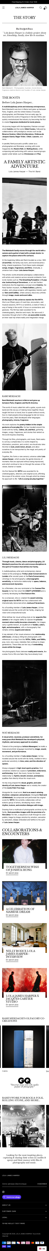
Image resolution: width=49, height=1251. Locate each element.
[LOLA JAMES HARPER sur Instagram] (3, 1192)
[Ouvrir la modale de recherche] (40, 7)
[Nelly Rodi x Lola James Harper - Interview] (24, 938)
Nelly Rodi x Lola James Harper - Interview (20, 953)
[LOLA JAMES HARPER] (24, 8)
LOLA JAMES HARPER (24, 1234)
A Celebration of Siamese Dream (20, 910)
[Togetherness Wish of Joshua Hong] (24, 854)
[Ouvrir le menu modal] (3, 7)
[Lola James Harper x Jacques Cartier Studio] (24, 983)
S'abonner (42, 1184)
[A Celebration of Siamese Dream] (24, 896)
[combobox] (42, 1248)
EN (44, 1249)
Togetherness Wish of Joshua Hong (22, 868)
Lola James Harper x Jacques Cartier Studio (22, 998)
